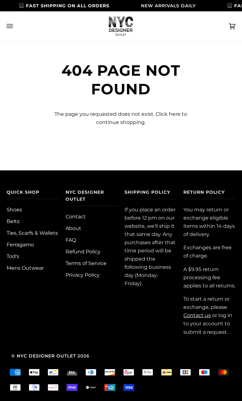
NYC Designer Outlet (46, 355)
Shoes (14, 209)
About (73, 228)
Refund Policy (83, 251)
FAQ (71, 240)
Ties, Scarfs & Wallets (32, 233)
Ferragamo (20, 244)
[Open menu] (16, 26)
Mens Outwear (25, 268)
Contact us (197, 315)
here (175, 114)
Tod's (13, 256)
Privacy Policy (83, 275)
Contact (76, 216)
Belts (13, 221)
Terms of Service (86, 263)
